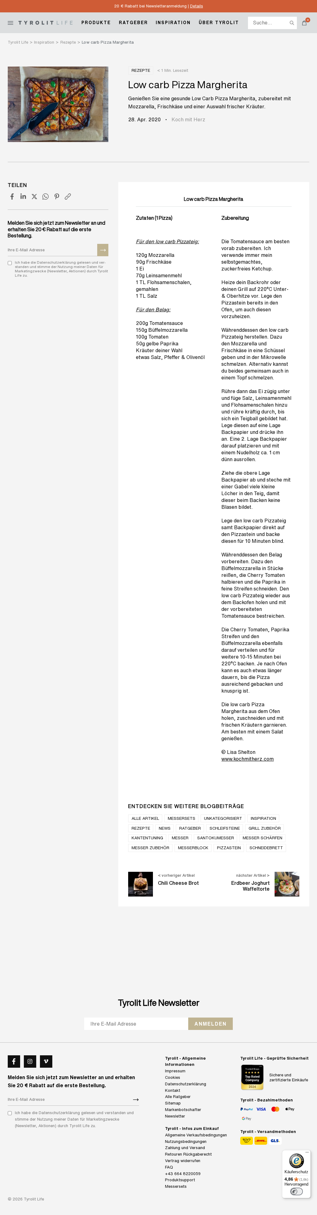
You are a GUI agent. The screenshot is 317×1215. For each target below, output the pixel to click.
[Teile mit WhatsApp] (45, 196)
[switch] (296, 1191)
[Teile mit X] (34, 196)
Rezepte (141, 70)
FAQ (169, 1167)
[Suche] (292, 23)
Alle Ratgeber (178, 1097)
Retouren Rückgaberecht (188, 1154)
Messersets (176, 1187)
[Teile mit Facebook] (12, 196)
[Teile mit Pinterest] (56, 196)
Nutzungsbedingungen (185, 1141)
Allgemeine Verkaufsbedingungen (196, 1135)
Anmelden (210, 1023)
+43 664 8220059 (183, 1174)
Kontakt (172, 1090)
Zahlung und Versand (185, 1148)
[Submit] (102, 250)
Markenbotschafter (183, 1110)
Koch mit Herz (188, 119)
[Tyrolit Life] (45, 22)
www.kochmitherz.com (247, 758)
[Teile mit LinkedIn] (23, 196)
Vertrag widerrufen (182, 1161)
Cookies (172, 1077)
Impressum (175, 1071)
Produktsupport (180, 1180)
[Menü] (307, 1153)
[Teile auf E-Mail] (67, 196)
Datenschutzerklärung (185, 1084)
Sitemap (173, 1103)
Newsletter (175, 1116)
